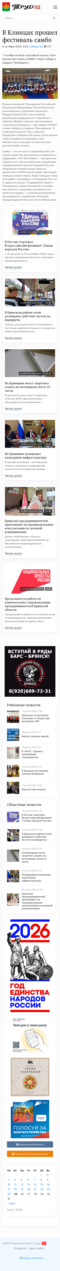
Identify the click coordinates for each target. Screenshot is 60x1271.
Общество (36, 46)
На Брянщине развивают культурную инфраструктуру (26, 455)
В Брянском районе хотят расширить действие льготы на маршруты (27, 316)
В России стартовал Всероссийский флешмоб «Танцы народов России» (29, 245)
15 (41, 1184)
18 (15, 1189)
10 (9, 1184)
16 (48, 1184)
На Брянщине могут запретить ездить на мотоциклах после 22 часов (27, 387)
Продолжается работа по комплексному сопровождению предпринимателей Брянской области (27, 604)
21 (35, 1189)
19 (22, 1189)
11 (15, 1184)
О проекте (20, 1248)
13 (28, 1184)
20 (28, 1189)
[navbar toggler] (55, 7)
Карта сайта (36, 1248)
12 (22, 1184)
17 (9, 1189)
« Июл (11, 1203)
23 (48, 1189)
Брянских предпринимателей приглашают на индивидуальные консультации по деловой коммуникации (29, 526)
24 (9, 1193)
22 (42, 1189)
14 (35, 1184)
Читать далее (13, 267)
